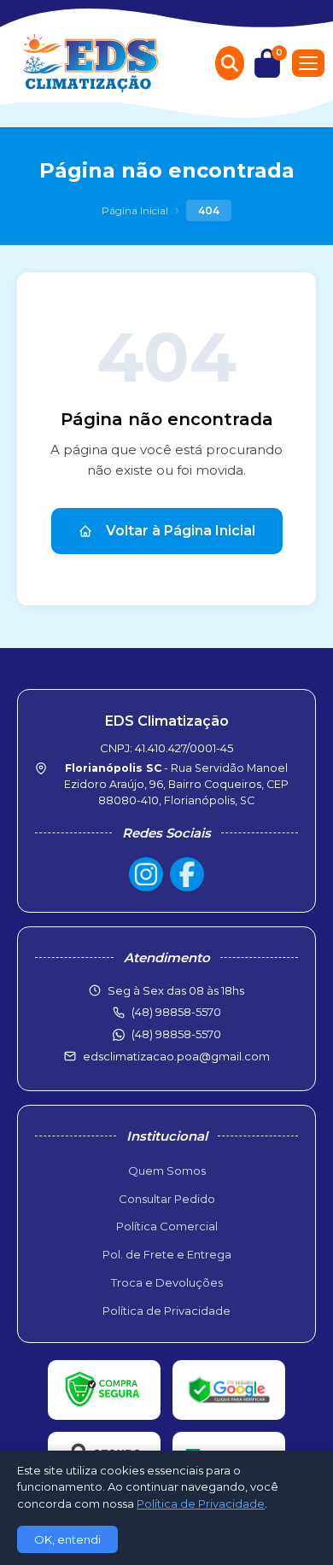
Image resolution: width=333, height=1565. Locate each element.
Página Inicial (135, 210)
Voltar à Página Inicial (180, 531)
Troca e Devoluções (167, 1282)
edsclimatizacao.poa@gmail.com (176, 1056)
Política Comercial (167, 1226)
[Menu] (308, 63)
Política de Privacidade (166, 1310)
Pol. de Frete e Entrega (166, 1254)
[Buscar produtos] (229, 63)
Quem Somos (167, 1170)
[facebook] (187, 874)
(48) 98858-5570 (176, 1034)
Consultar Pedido (167, 1199)
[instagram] (146, 874)
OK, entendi (67, 1539)
